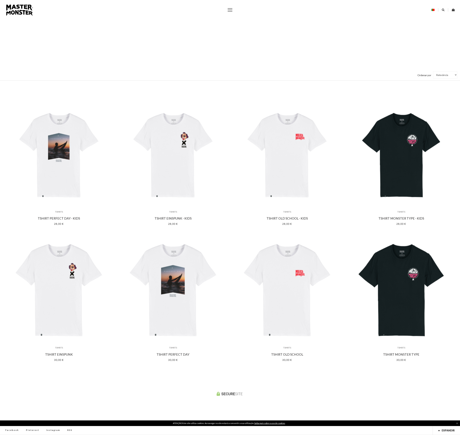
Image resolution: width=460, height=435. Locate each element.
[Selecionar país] (433, 10)
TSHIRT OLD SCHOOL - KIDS (287, 218)
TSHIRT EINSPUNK (59, 354)
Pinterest (32, 430)
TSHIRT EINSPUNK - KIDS (173, 218)
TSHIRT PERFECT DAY (173, 354)
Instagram (53, 430)
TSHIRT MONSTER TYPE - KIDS (401, 218)
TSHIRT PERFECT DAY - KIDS (59, 218)
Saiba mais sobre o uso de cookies (269, 423)
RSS (69, 430)
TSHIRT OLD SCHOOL (287, 354)
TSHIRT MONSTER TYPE (401, 354)
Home (225, 53)
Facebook (12, 430)
